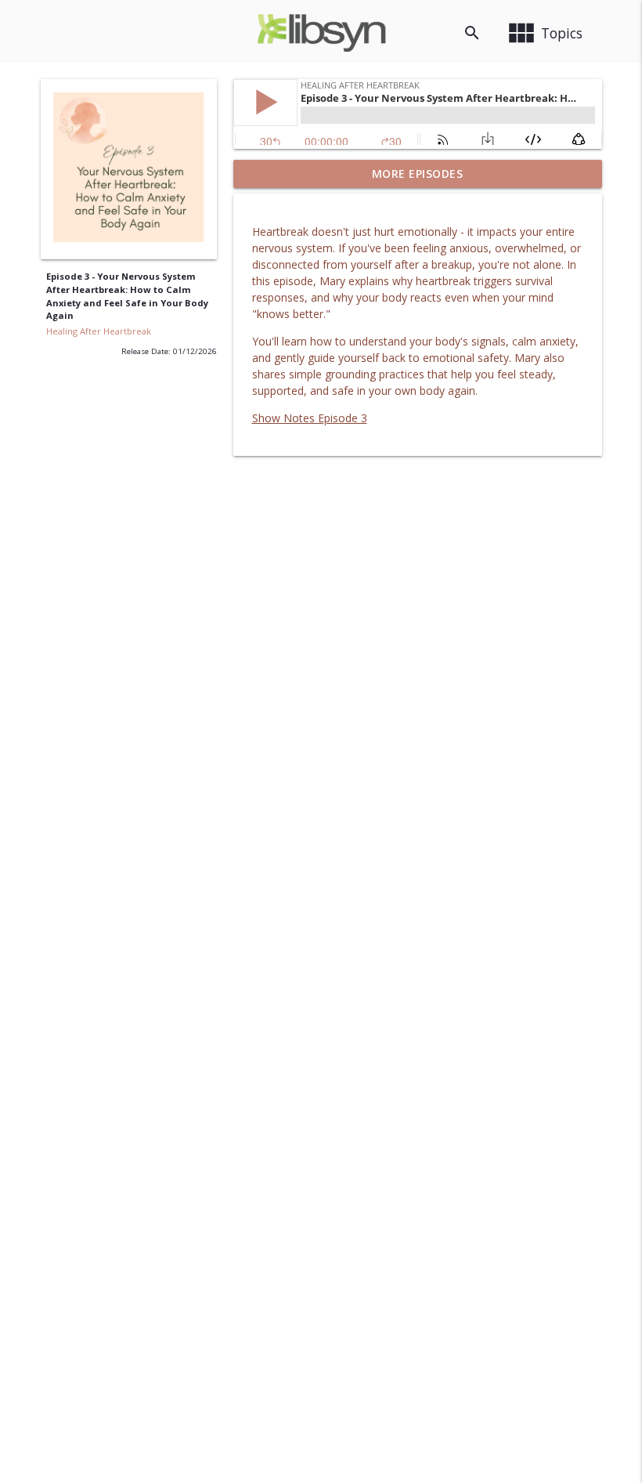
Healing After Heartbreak (98, 331)
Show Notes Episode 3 (309, 418)
